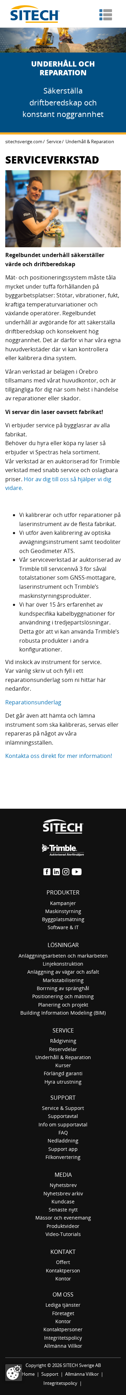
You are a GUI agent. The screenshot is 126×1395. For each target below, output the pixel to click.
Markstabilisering (63, 980)
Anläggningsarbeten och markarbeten (63, 955)
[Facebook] (47, 871)
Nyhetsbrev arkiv (63, 1193)
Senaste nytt (63, 1209)
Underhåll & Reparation (63, 1057)
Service (54, 141)
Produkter (63, 892)
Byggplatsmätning (63, 919)
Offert (63, 1262)
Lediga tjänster (63, 1304)
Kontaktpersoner (63, 1329)
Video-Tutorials (63, 1234)
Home (28, 1374)
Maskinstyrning (63, 911)
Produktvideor (63, 1226)
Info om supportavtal (63, 1124)
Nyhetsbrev (63, 1185)
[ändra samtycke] (13, 1372)
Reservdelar (63, 1049)
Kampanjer (63, 903)
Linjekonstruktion (63, 963)
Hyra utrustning (63, 1081)
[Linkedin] (57, 871)
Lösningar (63, 945)
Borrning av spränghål (63, 988)
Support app (63, 1149)
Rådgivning (63, 1040)
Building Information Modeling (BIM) (63, 1012)
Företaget (63, 1313)
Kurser (63, 1065)
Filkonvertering (63, 1157)
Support (63, 1098)
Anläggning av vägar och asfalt (63, 971)
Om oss (63, 1294)
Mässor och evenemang (63, 1217)
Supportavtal (63, 1116)
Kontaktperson (63, 1270)
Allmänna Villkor (63, 1345)
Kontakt (63, 1252)
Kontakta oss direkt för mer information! (58, 756)
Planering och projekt (63, 1004)
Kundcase (63, 1201)
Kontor (63, 1278)
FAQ (63, 1132)
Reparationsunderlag (33, 702)
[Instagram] (66, 871)
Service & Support (63, 1108)
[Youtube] (77, 871)
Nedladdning (63, 1140)
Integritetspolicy (63, 1337)
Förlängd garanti (63, 1073)
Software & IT (63, 927)
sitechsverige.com (23, 141)
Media (63, 1175)
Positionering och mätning (63, 996)
